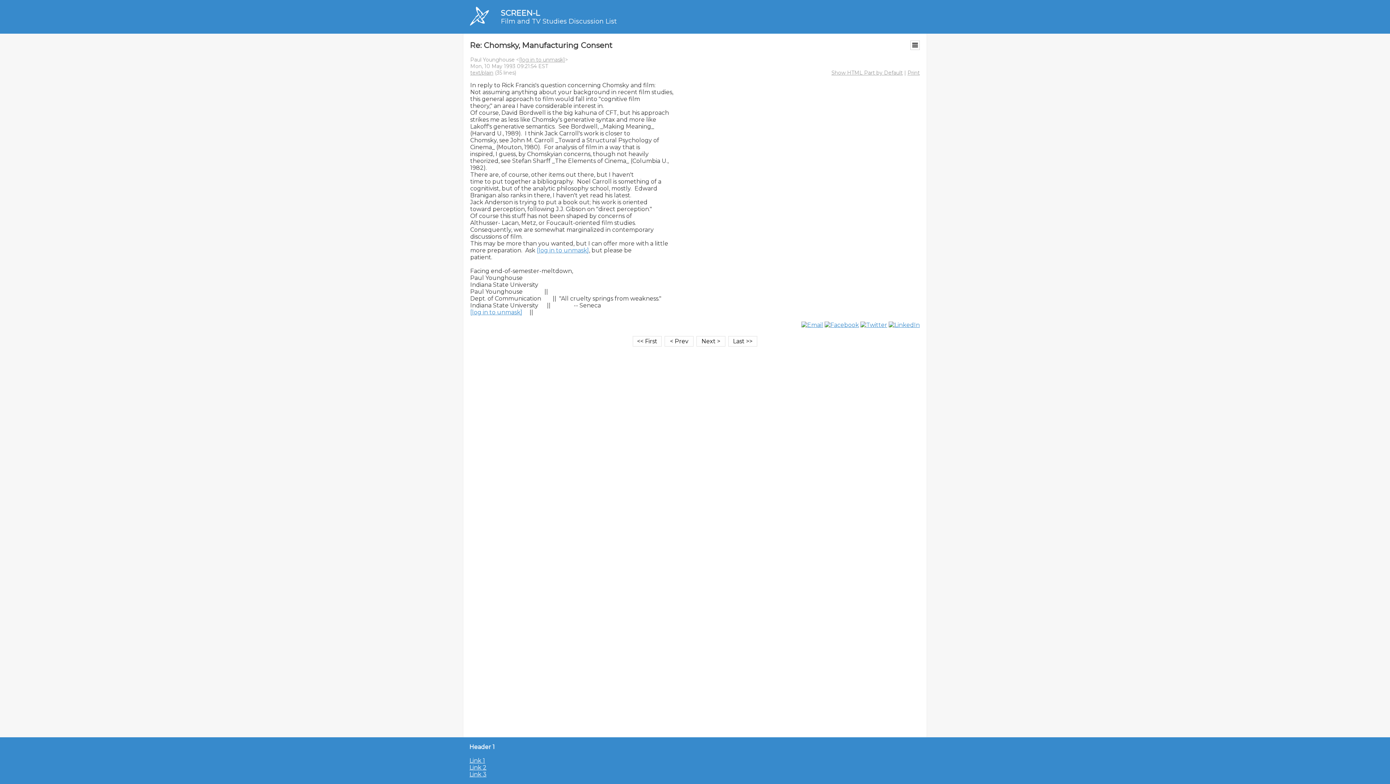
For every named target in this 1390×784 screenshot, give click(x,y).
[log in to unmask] (542, 59)
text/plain (481, 73)
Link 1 (477, 760)
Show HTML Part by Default (867, 73)
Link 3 (477, 774)
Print (913, 73)
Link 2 (477, 767)
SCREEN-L (520, 12)
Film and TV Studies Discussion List (559, 21)
